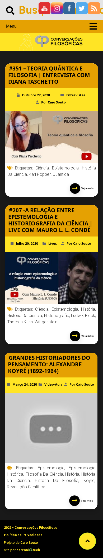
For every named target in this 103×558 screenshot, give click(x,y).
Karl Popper (40, 174)
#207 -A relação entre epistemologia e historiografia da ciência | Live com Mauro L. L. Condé (50, 220)
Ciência (42, 168)
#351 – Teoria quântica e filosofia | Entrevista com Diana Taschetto (49, 75)
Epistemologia (65, 168)
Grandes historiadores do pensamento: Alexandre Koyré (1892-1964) (49, 364)
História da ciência (24, 315)
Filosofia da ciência (44, 474)
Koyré (89, 480)
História (88, 309)
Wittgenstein (46, 321)
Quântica (61, 174)
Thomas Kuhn (20, 321)
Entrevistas (75, 95)
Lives (52, 243)
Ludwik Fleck (83, 315)
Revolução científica (26, 486)
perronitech (28, 550)
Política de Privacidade (23, 535)
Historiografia (56, 315)
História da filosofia (56, 480)
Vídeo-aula (53, 384)
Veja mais (87, 188)
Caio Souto (29, 543)
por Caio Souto (53, 102)
